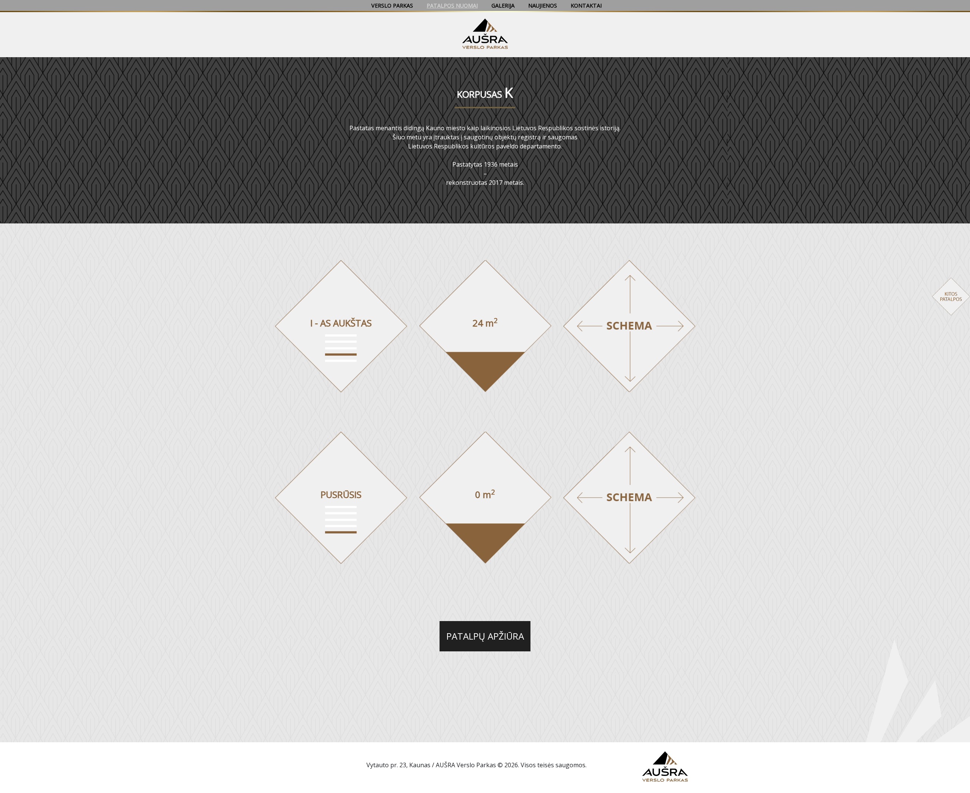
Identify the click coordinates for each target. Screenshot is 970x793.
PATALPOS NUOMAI (452, 5)
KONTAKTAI (586, 5)
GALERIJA (503, 5)
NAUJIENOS (542, 5)
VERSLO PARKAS (392, 5)
